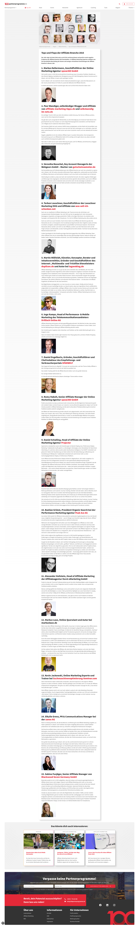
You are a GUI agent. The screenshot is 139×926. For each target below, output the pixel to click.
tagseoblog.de (76, 266)
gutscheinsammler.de (84, 166)
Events (52, 7)
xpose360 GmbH (69, 70)
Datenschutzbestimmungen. (99, 889)
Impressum (50, 921)
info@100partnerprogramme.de (76, 901)
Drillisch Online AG (51, 320)
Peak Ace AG (81, 512)
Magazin (118, 7)
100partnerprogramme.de (44, 46)
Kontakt (49, 913)
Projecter (66, 442)
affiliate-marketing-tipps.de (60, 108)
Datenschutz (50, 919)
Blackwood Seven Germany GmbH (59, 776)
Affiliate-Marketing (62, 46)
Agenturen (79, 7)
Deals (40, 7)
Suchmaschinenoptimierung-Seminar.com (75, 678)
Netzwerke (65, 7)
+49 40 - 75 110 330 (72, 899)
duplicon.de (47, 266)
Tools (105, 7)
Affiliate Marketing (28, 916)
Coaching (93, 7)
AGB (48, 916)
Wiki (25, 919)
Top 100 (28, 7)
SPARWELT (67, 362)
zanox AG (50, 719)
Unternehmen (27, 913)
